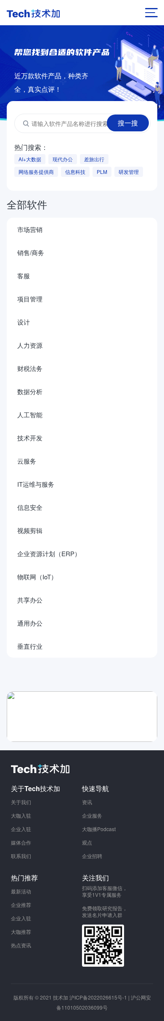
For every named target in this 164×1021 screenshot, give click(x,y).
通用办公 (29, 622)
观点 (87, 842)
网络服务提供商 (36, 171)
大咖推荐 (21, 931)
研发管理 (129, 171)
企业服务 (92, 815)
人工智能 (29, 414)
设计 (23, 321)
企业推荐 (21, 904)
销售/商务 (30, 252)
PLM (102, 171)
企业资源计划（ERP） (49, 553)
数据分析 (29, 391)
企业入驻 (21, 828)
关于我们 (21, 801)
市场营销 (29, 229)
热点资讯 (21, 945)
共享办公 (29, 599)
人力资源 (29, 345)
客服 (23, 275)
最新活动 (21, 891)
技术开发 (29, 437)
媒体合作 (21, 842)
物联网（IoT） (37, 576)
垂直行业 (29, 646)
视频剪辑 (29, 530)
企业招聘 (92, 855)
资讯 (87, 801)
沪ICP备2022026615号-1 (98, 997)
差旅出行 (94, 159)
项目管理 (29, 298)
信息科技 (75, 171)
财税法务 (29, 368)
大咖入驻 (21, 815)
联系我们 (21, 855)
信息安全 (29, 507)
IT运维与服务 (35, 484)
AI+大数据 (30, 159)
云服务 (26, 460)
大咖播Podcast (99, 828)
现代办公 (63, 159)
